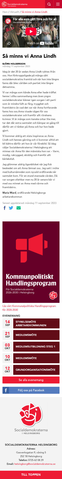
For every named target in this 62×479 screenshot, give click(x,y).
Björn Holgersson (13, 63)
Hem (5, 11)
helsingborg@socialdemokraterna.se (34, 463)
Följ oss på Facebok (31, 390)
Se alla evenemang (31, 380)
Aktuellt (14, 11)
